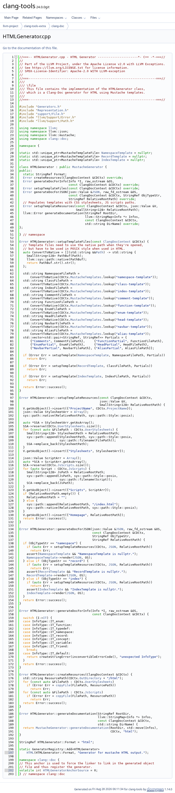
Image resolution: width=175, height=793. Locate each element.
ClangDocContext (117, 241)
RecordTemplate (114, 156)
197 (9, 752)
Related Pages (32, 17)
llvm (52, 128)
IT (45, 618)
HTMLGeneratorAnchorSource (66, 770)
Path (99, 252)
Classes (77, 17)
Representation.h (52, 110)
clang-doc (57, 26)
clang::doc (58, 138)
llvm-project (10, 26)
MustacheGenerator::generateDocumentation (72, 727)
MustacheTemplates (85, 277)
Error (27, 177)
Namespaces (54, 17)
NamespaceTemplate (116, 153)
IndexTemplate (113, 160)
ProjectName (117, 408)
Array (78, 412)
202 (9, 770)
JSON (96, 192)
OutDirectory (90, 678)
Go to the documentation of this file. (30, 48)
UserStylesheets (71, 426)
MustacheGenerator (87, 167)
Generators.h (48, 106)
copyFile (63, 685)
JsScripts (66, 465)
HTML (30, 752)
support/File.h (50, 114)
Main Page (11, 17)
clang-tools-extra (35, 26)
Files (93, 17)
